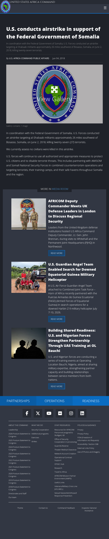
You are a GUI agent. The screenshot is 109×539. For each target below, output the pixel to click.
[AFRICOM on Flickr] (61, 414)
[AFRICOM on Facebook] (28, 414)
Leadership (13, 429)
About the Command (18, 425)
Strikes (34, 441)
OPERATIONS (54, 400)
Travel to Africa (60, 472)
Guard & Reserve (61, 446)
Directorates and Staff (17, 493)
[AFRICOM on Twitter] (39, 414)
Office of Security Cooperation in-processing (65, 440)
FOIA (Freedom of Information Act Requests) (88, 439)
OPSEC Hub (59, 464)
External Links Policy (85, 448)
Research (58, 468)
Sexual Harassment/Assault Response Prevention (65, 494)
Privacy (80, 429)
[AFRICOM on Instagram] (72, 414)
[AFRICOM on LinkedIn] (82, 414)
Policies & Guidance (86, 425)
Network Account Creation (65, 453)
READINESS (90, 400)
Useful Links (59, 482)
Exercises (35, 437)
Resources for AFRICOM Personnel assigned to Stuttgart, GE (64, 432)
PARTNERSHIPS (18, 400)
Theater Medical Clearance (65, 449)
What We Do (37, 425)
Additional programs (40, 433)
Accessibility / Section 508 (87, 444)
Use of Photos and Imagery (88, 452)
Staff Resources (62, 425)
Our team (12, 497)
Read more (56, 253)
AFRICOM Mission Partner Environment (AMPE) (65, 477)
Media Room (60, 189)
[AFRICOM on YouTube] (50, 414)
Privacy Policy (83, 433)
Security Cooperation (40, 429)
